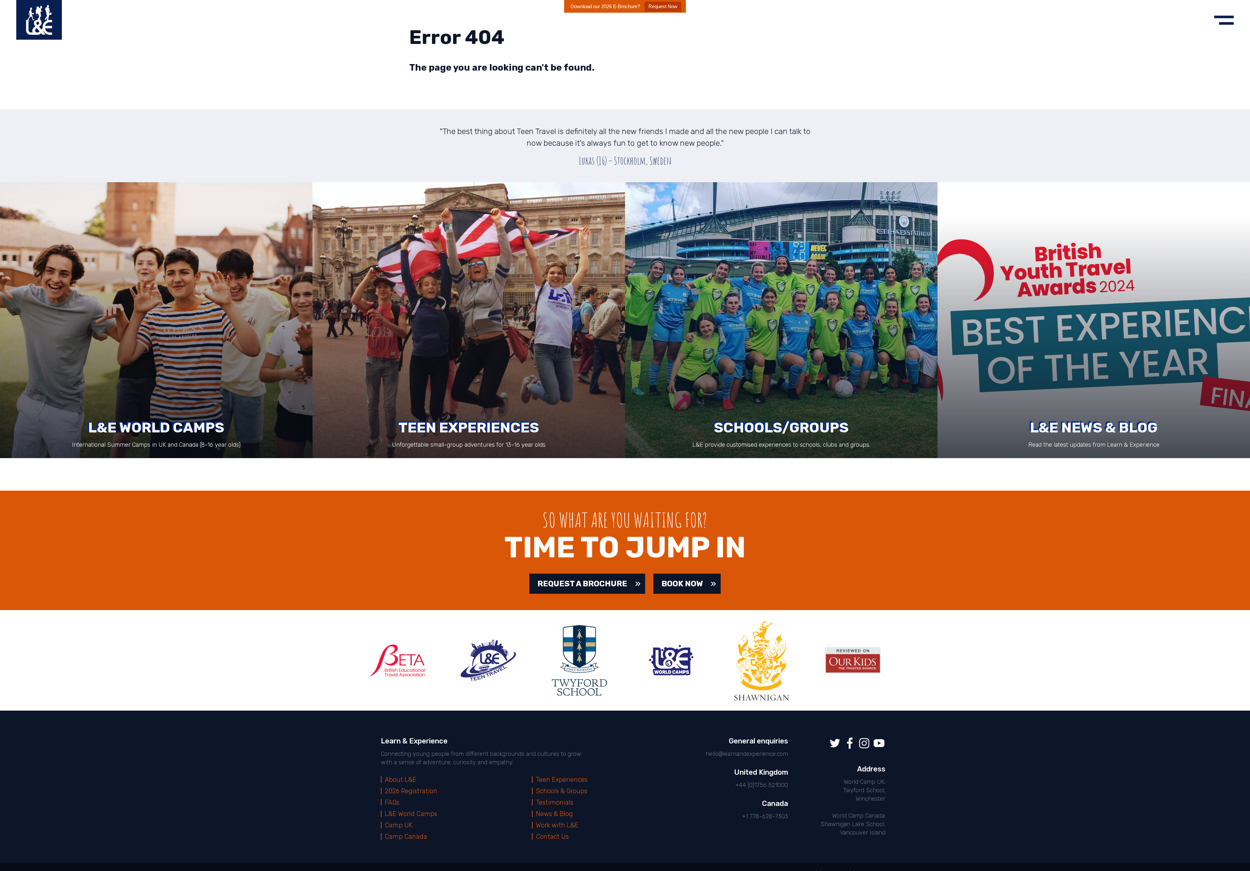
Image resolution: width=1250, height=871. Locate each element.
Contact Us (552, 836)
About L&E (400, 779)
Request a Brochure (582, 583)
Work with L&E (557, 825)
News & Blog (554, 813)
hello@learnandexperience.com (747, 753)
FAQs (392, 802)
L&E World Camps (411, 813)
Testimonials (554, 802)
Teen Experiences (562, 779)
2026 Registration (411, 791)
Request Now (662, 6)
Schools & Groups (561, 791)
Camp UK (398, 825)
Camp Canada (406, 836)
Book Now (682, 583)
